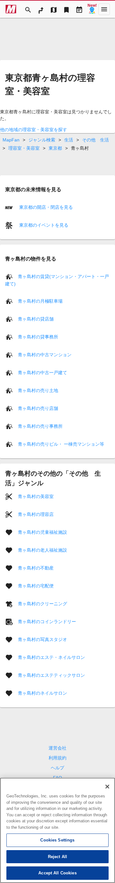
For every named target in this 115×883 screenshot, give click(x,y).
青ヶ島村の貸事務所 (38, 336)
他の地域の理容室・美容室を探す (33, 129)
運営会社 (57, 748)
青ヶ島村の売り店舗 (38, 408)
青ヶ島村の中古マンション (45, 354)
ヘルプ (57, 767)
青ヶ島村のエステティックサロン (51, 675)
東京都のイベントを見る (43, 225)
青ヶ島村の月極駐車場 (40, 301)
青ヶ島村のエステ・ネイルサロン (51, 657)
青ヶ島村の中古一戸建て (42, 372)
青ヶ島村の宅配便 (36, 585)
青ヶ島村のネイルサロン (42, 693)
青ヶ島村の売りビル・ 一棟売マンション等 (61, 444)
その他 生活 (95, 139)
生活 (68, 139)
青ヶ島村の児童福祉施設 (42, 532)
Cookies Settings (57, 840)
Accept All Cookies (57, 873)
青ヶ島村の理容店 (36, 514)
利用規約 (57, 757)
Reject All (57, 856)
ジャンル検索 (41, 139)
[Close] (107, 787)
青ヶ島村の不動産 (36, 567)
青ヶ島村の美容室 (36, 496)
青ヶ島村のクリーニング (42, 603)
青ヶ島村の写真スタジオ (42, 639)
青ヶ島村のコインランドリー (47, 621)
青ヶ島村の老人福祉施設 (42, 550)
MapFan (11, 139)
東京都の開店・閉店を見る (45, 207)
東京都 (55, 148)
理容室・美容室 (24, 148)
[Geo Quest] (92, 9)
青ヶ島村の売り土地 (38, 390)
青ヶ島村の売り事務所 (40, 426)
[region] (57, 830)
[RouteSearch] (40, 9)
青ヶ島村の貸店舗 (36, 318)
